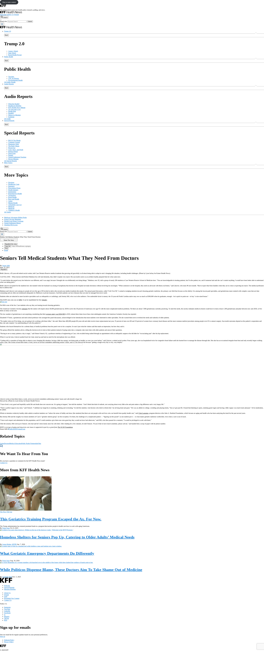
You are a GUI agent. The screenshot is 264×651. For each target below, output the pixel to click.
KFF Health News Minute (16, 107)
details (44, 300)
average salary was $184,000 (55, 314)
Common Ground (14, 142)
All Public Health (9, 82)
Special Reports (9, 120)
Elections (11, 182)
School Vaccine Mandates (12, 219)
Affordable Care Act (15, 205)
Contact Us (3, 463)
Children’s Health (14, 210)
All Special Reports (10, 161)
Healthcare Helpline (14, 106)
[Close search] (2, 24)
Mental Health (13, 203)
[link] (4, 269)
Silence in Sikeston (14, 115)
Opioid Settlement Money (12, 223)
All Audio (7, 119)
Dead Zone (12, 153)
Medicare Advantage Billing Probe (15, 217)
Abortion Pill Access (11, 225)
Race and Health (13, 199)
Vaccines (11, 76)
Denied (10, 155)
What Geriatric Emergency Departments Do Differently (47, 553)
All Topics (7, 212)
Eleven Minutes (13, 159)
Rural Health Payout (15, 55)
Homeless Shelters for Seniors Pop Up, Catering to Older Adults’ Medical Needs (67, 537)
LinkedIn (7, 611)
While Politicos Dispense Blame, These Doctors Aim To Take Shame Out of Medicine (71, 569)
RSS (5, 620)
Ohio (39, 443)
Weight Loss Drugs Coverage (13, 221)
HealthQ (11, 113)
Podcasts (7, 586)
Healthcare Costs (13, 184)
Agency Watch (13, 51)
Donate (16, 14)
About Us (7, 593)
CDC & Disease (13, 78)
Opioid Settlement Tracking (17, 157)
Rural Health (12, 197)
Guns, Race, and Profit (15, 150)
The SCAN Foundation (65, 427)
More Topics (8, 163)
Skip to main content (9, 2)
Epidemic (11, 117)
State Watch (12, 53)
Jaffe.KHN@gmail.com (17, 429)
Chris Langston (143, 413)
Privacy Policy (9, 642)
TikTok (6, 618)
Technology (12, 195)
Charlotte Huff (7, 577)
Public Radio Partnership (30, 443)
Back (6, 35)
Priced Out (11, 148)
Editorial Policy (9, 640)
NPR (20, 300)
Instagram (7, 607)
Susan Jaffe (6, 265)
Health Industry (13, 190)
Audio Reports (9, 84)
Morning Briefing (10, 589)
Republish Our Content (11, 598)
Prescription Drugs (14, 188)
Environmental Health (15, 80)
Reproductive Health (15, 193)
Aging (10, 201)
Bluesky (6, 616)
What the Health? (14, 104)
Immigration (12, 192)
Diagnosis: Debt (13, 144)
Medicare (11, 206)
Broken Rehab (13, 151)
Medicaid (11, 208)
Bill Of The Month (14, 140)
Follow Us (10, 14)
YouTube (7, 609)
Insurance (11, 186)
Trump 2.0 (7, 31)
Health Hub (12, 111)
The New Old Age (6, 512)
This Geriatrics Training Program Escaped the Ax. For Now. (50, 519)
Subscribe (3, 14)
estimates (25, 309)
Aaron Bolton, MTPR (9, 544)
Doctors (6, 443)
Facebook (7, 613)
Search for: (4, 21)
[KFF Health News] (11, 13)
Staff (5, 596)
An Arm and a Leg (14, 109)
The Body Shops (13, 146)
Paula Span (6, 528)
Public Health (8, 57)
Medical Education (15, 443)
